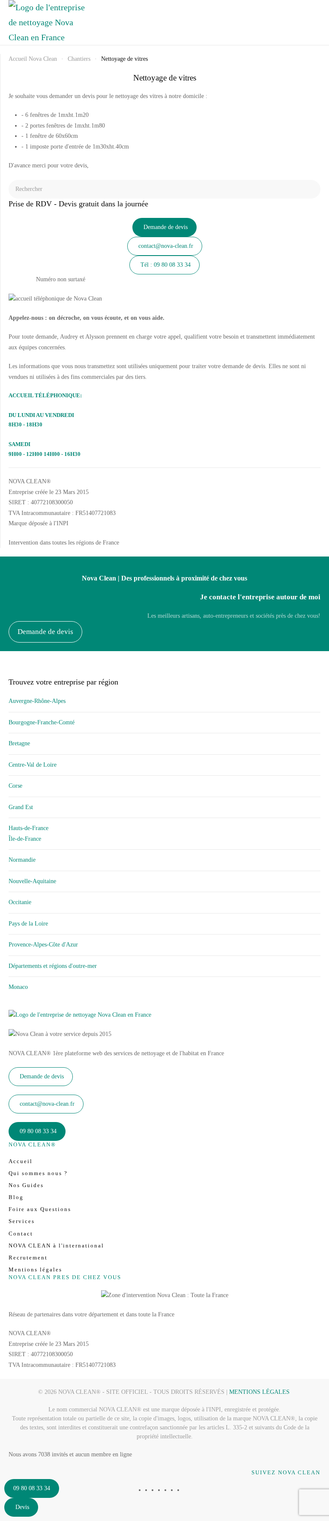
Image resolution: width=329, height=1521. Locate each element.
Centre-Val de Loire (33, 765)
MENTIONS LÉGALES (259, 1392)
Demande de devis (166, 227)
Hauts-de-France (28, 828)
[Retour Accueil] (47, 22)
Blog (16, 1197)
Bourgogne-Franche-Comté (42, 722)
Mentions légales (35, 1269)
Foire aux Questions (40, 1209)
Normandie (22, 860)
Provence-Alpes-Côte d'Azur (43, 944)
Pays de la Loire (28, 923)
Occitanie (20, 902)
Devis (22, 1507)
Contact (21, 1233)
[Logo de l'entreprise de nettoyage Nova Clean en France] (80, 1015)
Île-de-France (25, 839)
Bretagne (19, 743)
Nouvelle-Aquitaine (32, 881)
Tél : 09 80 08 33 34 (166, 265)
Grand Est (21, 807)
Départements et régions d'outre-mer (53, 966)
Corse (15, 786)
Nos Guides (26, 1185)
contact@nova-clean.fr (165, 246)
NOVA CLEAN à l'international (56, 1245)
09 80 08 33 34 (31, 1488)
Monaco (18, 987)
